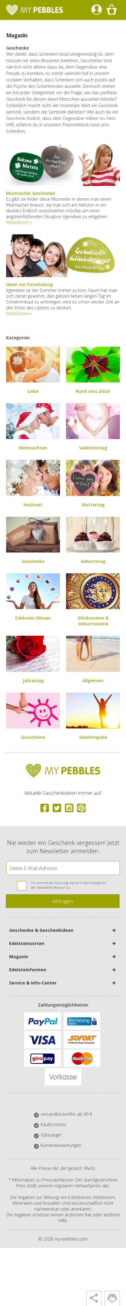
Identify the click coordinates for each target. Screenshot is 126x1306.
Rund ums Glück (93, 391)
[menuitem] (96, 10)
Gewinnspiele (93, 737)
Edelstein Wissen (33, 618)
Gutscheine (33, 737)
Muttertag (93, 505)
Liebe (33, 391)
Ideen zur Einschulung (29, 284)
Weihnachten (33, 448)
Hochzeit (33, 505)
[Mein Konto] (96, 10)
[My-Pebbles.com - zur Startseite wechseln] (34, 10)
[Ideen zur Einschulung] (63, 275)
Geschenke (33, 561)
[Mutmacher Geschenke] (63, 184)
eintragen (63, 901)
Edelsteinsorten (26, 943)
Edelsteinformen (27, 970)
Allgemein (93, 680)
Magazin (18, 956)
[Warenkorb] (111, 10)
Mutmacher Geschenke (30, 193)
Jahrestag (33, 680)
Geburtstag (93, 561)
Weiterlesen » (19, 222)
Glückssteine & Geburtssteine (93, 621)
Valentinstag (93, 448)
